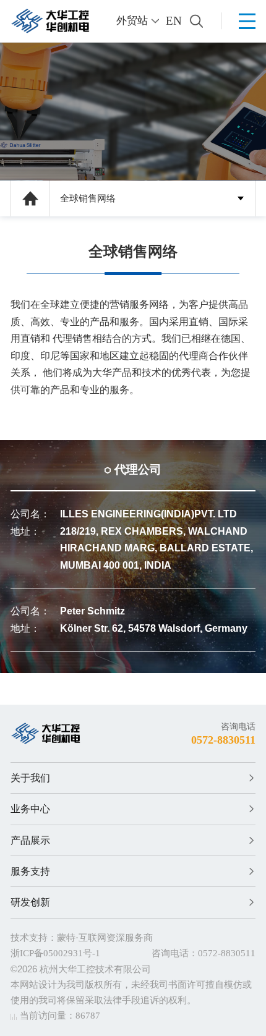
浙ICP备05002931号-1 (55, 953)
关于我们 (30, 778)
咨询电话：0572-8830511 (203, 953)
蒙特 (66, 938)
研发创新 (30, 902)
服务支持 (30, 871)
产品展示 (30, 840)
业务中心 (30, 809)
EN (174, 20)
